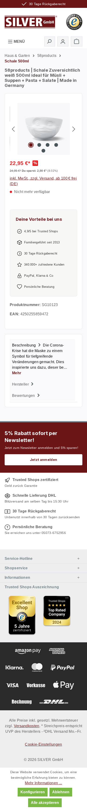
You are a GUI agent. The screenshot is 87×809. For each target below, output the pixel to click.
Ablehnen (60, 792)
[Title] (22, 615)
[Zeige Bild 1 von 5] (31, 145)
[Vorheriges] (13, 128)
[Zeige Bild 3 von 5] (48, 145)
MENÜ (19, 41)
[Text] (56, 615)
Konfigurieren (32, 792)
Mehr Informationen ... (43, 783)
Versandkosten (26, 726)
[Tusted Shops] (74, 22)
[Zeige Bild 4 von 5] (56, 145)
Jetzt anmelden (43, 460)
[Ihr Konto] (62, 41)
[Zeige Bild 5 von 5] (43, 151)
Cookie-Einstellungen (43, 744)
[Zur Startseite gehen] (31, 21)
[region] (43, 129)
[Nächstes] (73, 128)
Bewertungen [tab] (24, 396)
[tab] (42, 358)
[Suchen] (50, 41)
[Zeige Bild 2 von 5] (39, 145)
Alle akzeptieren (45, 803)
